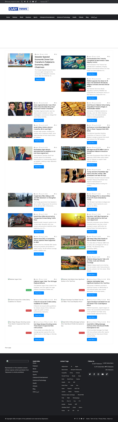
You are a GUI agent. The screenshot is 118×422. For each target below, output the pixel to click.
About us (109, 418)
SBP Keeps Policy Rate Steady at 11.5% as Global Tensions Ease (97, 239)
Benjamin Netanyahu (76, 369)
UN (73, 410)
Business (28, 17)
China (71, 372)
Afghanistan (65, 366)
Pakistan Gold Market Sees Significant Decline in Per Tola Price (98, 282)
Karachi (70, 388)
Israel (63, 388)
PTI (79, 401)
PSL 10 (69, 401)
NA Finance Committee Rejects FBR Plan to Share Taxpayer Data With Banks (98, 129)
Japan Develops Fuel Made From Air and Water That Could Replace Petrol (98, 303)
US (78, 410)
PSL (63, 401)
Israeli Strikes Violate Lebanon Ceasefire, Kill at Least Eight (43, 128)
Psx (75, 401)
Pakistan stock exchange (68, 394)
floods (73, 376)
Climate (81, 17)
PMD (68, 398)
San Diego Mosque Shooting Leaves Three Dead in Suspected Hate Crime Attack (45, 326)
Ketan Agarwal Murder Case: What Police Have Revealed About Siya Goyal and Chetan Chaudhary (45, 106)
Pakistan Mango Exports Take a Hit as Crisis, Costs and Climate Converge (98, 261)
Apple (76, 366)
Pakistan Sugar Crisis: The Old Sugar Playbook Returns (45, 282)
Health (74, 17)
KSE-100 (77, 388)
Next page (8, 347)
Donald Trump (65, 376)
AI (71, 366)
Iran (77, 385)
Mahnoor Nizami (92, 279)
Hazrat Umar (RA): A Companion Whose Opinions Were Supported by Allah (44, 240)
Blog (87, 17)
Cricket (78, 372)
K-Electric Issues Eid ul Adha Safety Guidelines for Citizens (45, 303)
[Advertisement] (59, 34)
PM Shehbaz (76, 398)
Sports (35, 17)
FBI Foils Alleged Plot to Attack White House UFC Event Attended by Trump (98, 198)
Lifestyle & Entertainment (47, 17)
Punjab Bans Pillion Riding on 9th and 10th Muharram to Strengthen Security (45, 198)
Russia (70, 404)
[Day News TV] (18, 9)
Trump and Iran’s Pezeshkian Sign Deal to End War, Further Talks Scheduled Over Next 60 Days (97, 173)
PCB (63, 398)
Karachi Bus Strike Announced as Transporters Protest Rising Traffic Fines (45, 218)
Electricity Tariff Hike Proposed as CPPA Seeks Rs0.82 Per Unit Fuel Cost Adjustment (97, 218)
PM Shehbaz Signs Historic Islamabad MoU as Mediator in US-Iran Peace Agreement (45, 151)
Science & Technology (63, 17)
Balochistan (65, 369)
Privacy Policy (102, 418)
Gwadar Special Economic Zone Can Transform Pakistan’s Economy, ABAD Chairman (44, 62)
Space (80, 407)
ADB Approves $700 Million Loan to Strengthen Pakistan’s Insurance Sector (98, 151)
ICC (69, 382)
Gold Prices (70, 379)
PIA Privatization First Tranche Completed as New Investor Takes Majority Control (98, 60)
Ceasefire (64, 372)
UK (68, 410)
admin (37, 54)
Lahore (63, 391)
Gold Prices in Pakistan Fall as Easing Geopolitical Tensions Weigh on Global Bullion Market (98, 106)
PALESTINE (81, 394)
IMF (74, 382)
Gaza (79, 376)
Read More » (39, 79)
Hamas (78, 379)
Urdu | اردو (94, 17)
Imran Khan (64, 385)
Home (8, 17)
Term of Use (94, 418)
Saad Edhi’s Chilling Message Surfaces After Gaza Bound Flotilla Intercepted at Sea (98, 326)
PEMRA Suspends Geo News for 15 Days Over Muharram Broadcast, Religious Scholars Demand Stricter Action (98, 83)
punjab (63, 404)
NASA (69, 391)
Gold (63, 379)
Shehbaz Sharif (66, 407)
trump (63, 410)
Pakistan (14, 17)
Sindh (74, 407)
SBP (76, 404)
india (72, 385)
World (21, 17)
